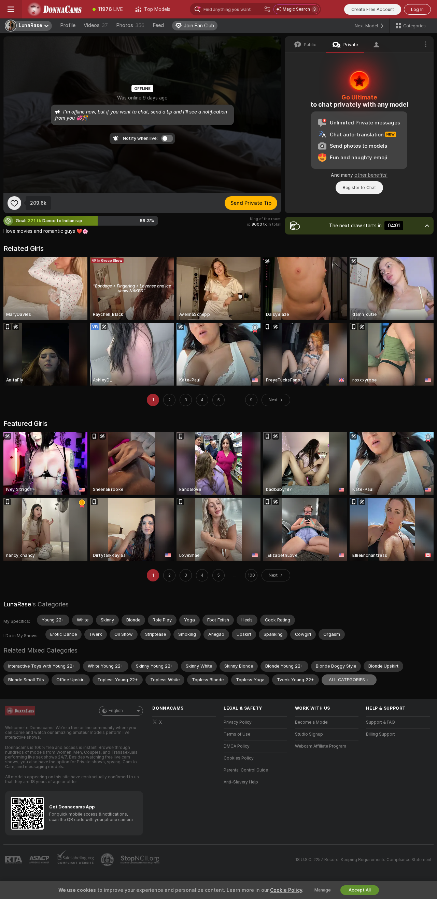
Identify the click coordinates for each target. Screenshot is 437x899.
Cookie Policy (286, 890)
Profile (67, 25)
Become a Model (311, 722)
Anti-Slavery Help (241, 782)
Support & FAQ (380, 722)
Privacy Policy (238, 722)
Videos (96, 25)
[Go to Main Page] (54, 9)
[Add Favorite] (14, 203)
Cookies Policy (239, 758)
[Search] (267, 9)
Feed (158, 25)
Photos (130, 25)
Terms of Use (237, 734)
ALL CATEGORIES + (349, 679)
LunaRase (17, 604)
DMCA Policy (237, 746)
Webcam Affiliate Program (320, 746)
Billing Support (380, 734)
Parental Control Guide (246, 770)
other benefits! (370, 175)
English (116, 710)
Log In (417, 9)
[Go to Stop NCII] (141, 860)
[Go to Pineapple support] (108, 859)
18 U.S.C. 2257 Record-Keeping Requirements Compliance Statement (363, 859)
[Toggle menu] (11, 9)
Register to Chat (359, 187)
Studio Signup (309, 734)
